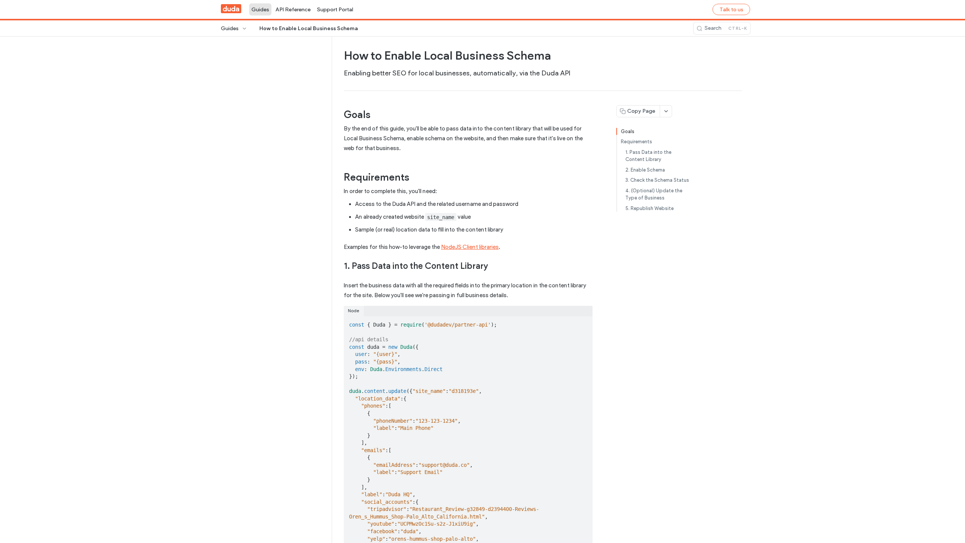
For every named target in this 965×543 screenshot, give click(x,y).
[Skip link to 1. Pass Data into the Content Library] (338, 266)
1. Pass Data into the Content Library (648, 156)
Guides (260, 9)
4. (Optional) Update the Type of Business (653, 194)
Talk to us (731, 9)
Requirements (636, 141)
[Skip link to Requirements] (338, 177)
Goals (627, 131)
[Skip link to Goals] (338, 114)
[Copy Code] (583, 322)
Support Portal (335, 9)
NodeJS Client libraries (470, 247)
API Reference (293, 9)
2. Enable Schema (645, 170)
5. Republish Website (649, 208)
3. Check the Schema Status (657, 180)
